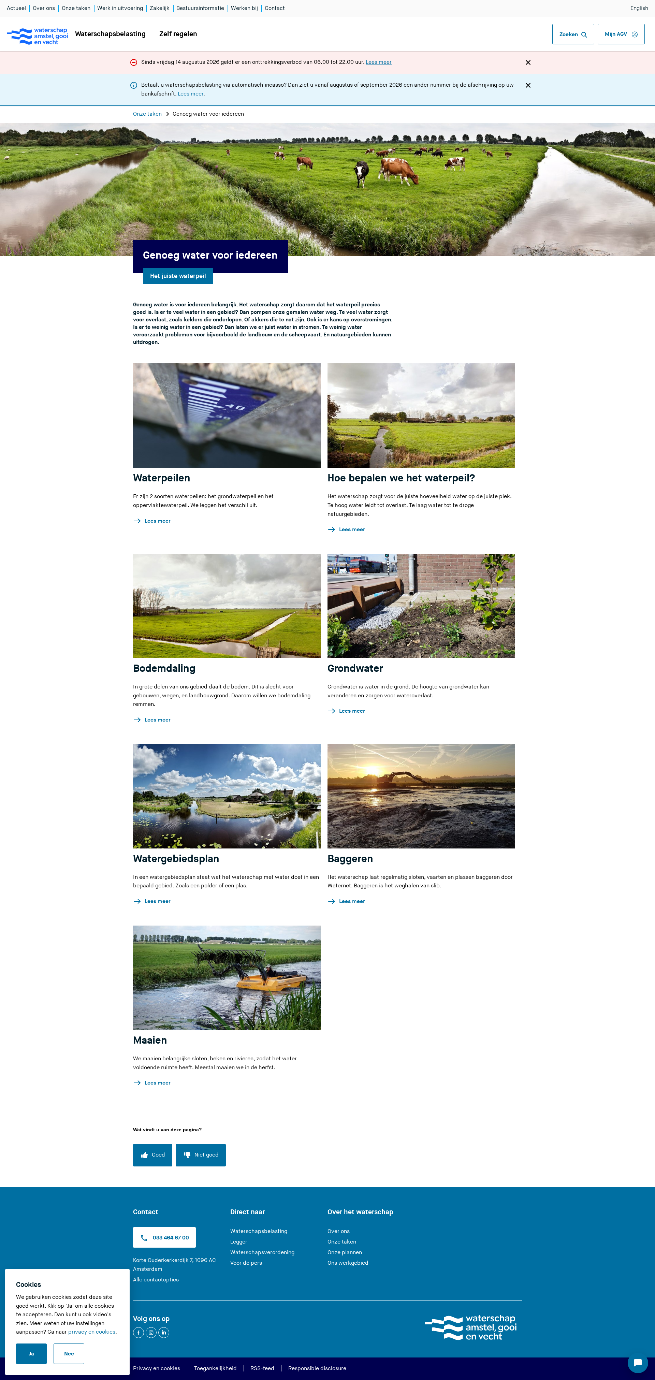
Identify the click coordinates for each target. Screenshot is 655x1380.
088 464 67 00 (170, 1238)
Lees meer (379, 62)
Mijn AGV (616, 34)
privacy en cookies (91, 1332)
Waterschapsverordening (262, 1252)
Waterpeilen (161, 478)
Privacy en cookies (156, 1368)
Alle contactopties (156, 1280)
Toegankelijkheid (215, 1368)
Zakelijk (160, 8)
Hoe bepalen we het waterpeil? (401, 478)
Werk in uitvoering (120, 8)
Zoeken (568, 34)
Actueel (16, 8)
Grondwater (355, 669)
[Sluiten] (528, 62)
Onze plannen (345, 1252)
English (639, 8)
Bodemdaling (164, 669)
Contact (275, 8)
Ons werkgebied (348, 1263)
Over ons (44, 8)
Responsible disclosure (317, 1368)
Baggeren (350, 859)
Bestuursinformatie (200, 8)
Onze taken (76, 8)
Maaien (150, 1040)
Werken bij (244, 8)
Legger (238, 1242)
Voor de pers (246, 1263)
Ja (31, 1354)
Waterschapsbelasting (110, 34)
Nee (69, 1354)
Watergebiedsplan (176, 859)
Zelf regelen (178, 34)
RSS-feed (262, 1368)
